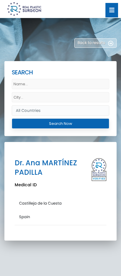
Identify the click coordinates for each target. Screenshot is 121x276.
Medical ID (26, 184)
